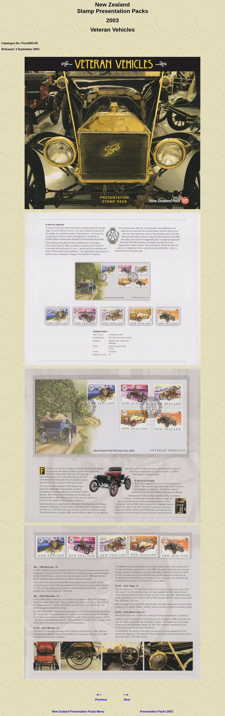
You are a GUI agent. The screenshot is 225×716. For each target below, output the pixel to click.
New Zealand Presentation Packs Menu (78, 711)
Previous (101, 699)
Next (127, 699)
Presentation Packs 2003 (156, 711)
